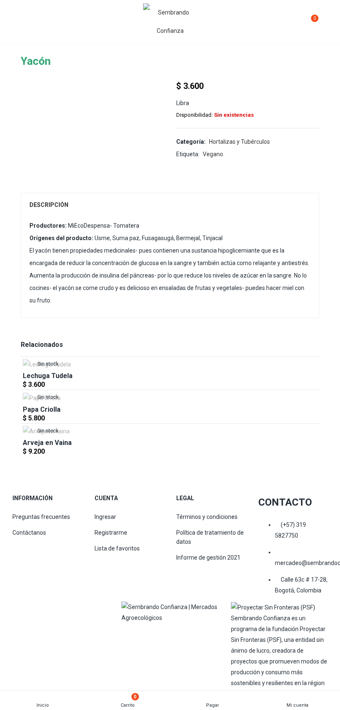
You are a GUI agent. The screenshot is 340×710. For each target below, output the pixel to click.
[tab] (170, 205)
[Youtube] (204, 633)
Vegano (213, 154)
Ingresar (105, 516)
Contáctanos (29, 532)
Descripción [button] (48, 204)
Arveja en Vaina (47, 443)
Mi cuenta (297, 705)
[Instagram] (156, 633)
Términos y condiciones (207, 516)
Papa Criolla (42, 409)
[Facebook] (131, 633)
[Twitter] (180, 633)
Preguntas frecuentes (41, 516)
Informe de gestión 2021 (208, 557)
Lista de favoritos (117, 548)
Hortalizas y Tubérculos (239, 141)
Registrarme (111, 532)
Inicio (42, 705)
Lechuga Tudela (48, 376)
